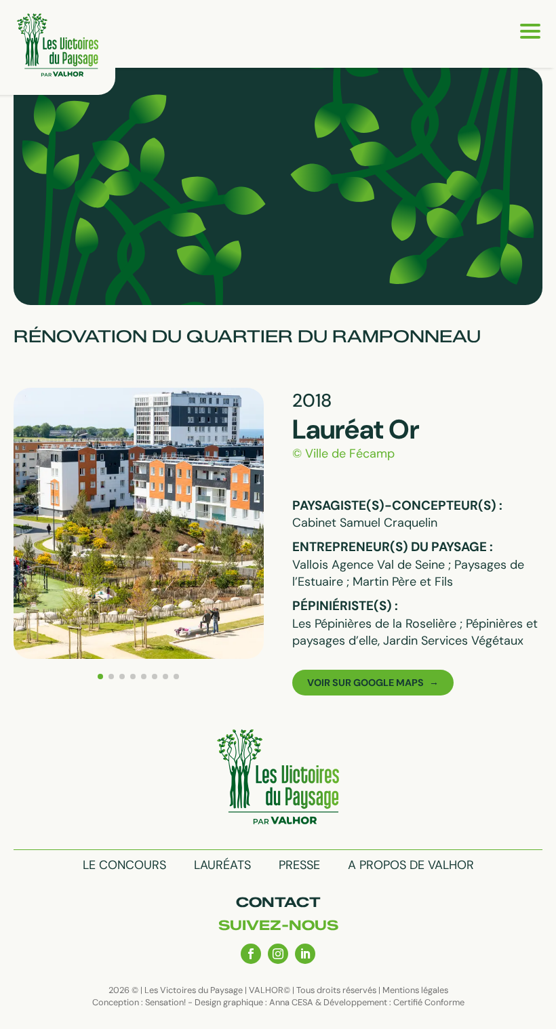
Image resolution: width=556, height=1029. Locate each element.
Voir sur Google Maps (365, 683)
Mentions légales (415, 990)
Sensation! (165, 1002)
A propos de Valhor (411, 865)
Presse (299, 865)
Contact (278, 902)
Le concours (124, 865)
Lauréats (222, 865)
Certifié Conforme (428, 1002)
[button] (100, 676)
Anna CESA (291, 1002)
